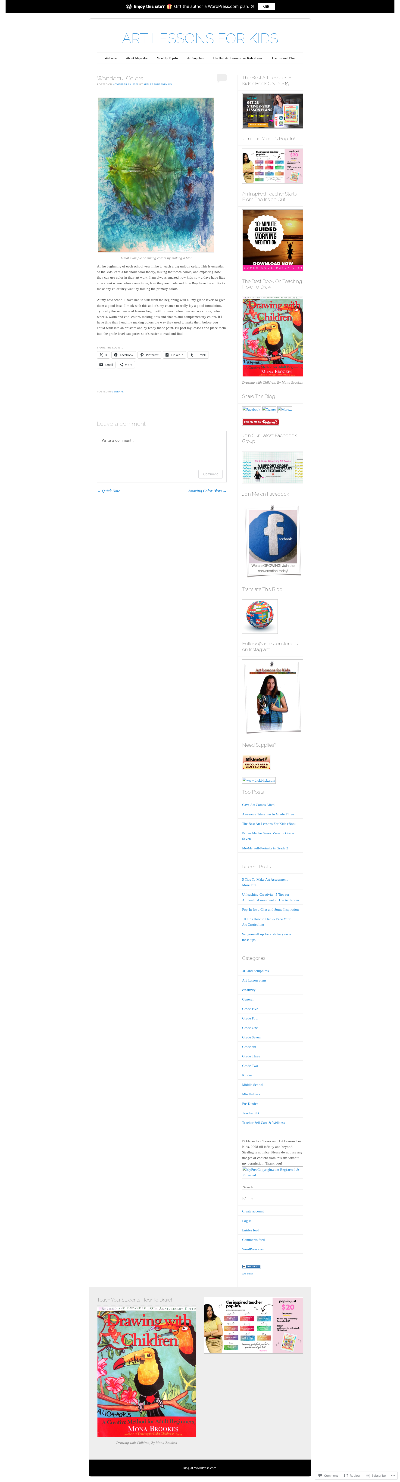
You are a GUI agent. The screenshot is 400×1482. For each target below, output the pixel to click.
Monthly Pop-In (167, 58)
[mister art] (256, 769)
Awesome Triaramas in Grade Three (268, 814)
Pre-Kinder (250, 1104)
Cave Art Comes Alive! (258, 805)
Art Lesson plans (254, 980)
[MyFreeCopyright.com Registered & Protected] (272, 1175)
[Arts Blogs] (251, 1267)
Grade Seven (251, 1037)
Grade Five (250, 1009)
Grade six (249, 1047)
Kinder (247, 1075)
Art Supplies (195, 58)
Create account (253, 1211)
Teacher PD (250, 1113)
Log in (247, 1221)
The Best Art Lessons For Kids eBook (237, 58)
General (118, 391)
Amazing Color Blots (207, 491)
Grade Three (251, 1056)
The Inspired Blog (283, 58)
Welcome (111, 58)
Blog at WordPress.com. (200, 1468)
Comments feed (253, 1240)
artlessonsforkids (158, 84)
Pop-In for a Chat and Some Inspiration (270, 909)
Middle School (252, 1085)
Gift (266, 6)
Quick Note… (110, 491)
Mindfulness (251, 1094)
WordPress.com (253, 1249)
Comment (210, 474)
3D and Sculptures (255, 971)
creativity (249, 990)
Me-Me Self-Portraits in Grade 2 (265, 848)
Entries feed (250, 1230)
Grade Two (250, 1066)
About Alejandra (136, 58)
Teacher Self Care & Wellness (263, 1123)
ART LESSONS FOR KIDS (200, 38)
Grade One (250, 1028)
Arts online (247, 1273)
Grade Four (250, 1018)
